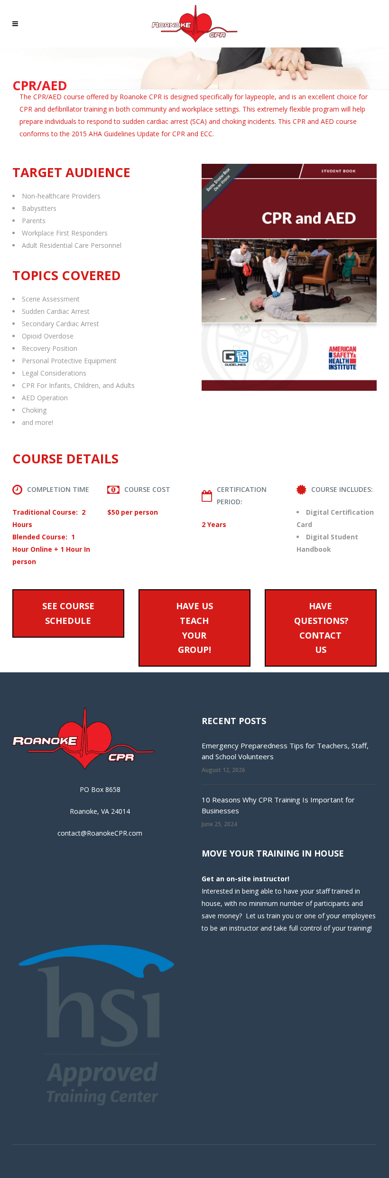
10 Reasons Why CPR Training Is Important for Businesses (278, 805)
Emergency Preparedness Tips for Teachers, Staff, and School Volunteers (285, 751)
